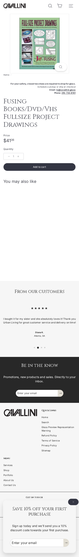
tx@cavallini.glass (66, 90)
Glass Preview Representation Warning (58, 429)
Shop (6, 470)
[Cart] (59, 6)
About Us (8, 480)
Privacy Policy (49, 445)
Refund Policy (49, 435)
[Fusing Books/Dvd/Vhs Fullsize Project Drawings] (28, 222)
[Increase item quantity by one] (18, 156)
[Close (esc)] (73, 502)
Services (8, 465)
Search (45, 422)
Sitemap (46, 450)
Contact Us (9, 485)
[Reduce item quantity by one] (8, 156)
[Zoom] (60, 67)
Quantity (8, 149)
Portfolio (8, 475)
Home (6, 75)
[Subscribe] (66, 543)
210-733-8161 (69, 93)
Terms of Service (51, 440)
